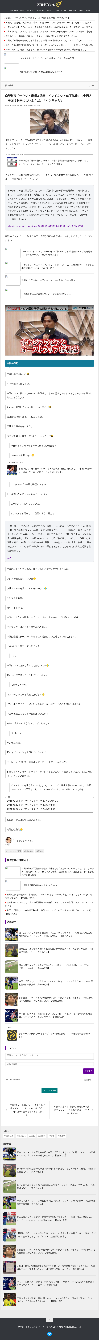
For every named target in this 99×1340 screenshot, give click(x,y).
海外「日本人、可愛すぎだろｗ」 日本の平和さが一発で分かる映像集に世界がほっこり (46, 49)
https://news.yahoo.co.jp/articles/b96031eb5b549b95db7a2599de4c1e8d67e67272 (45, 226)
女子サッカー (60, 10)
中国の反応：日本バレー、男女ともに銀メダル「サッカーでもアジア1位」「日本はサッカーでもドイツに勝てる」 (27, 1110)
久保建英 (41, 1136)
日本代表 (40, 10)
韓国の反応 (21, 1136)
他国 (88, 10)
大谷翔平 (61, 1136)
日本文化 (72, 10)
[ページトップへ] (49, 1320)
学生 (81, 10)
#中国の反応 (28, 851)
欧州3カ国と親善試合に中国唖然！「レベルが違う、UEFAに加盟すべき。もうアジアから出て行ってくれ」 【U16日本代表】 (48, 896)
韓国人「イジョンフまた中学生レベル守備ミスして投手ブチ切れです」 (39, 18)
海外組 (49, 10)
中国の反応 (8, 1136)
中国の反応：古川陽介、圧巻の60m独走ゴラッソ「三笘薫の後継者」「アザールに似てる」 (71, 1110)
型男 (9, 557)
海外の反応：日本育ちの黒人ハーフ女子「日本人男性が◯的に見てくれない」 (42, 36)
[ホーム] (49, 4)
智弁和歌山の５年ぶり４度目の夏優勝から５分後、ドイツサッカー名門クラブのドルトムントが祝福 (49, 904)
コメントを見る (49, 1090)
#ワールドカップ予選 (13, 851)
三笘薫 (32, 1136)
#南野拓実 (39, 851)
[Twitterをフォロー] (49, 1336)
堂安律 (51, 1136)
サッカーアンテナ (16, 10)
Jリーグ (30, 10)
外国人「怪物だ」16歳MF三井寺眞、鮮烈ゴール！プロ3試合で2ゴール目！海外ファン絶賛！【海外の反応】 (49, 912)
